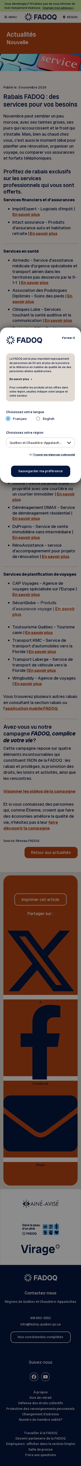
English (48, 419)
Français (20, 419)
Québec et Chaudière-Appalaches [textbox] (36, 443)
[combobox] (40, 442)
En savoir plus (19, 379)
